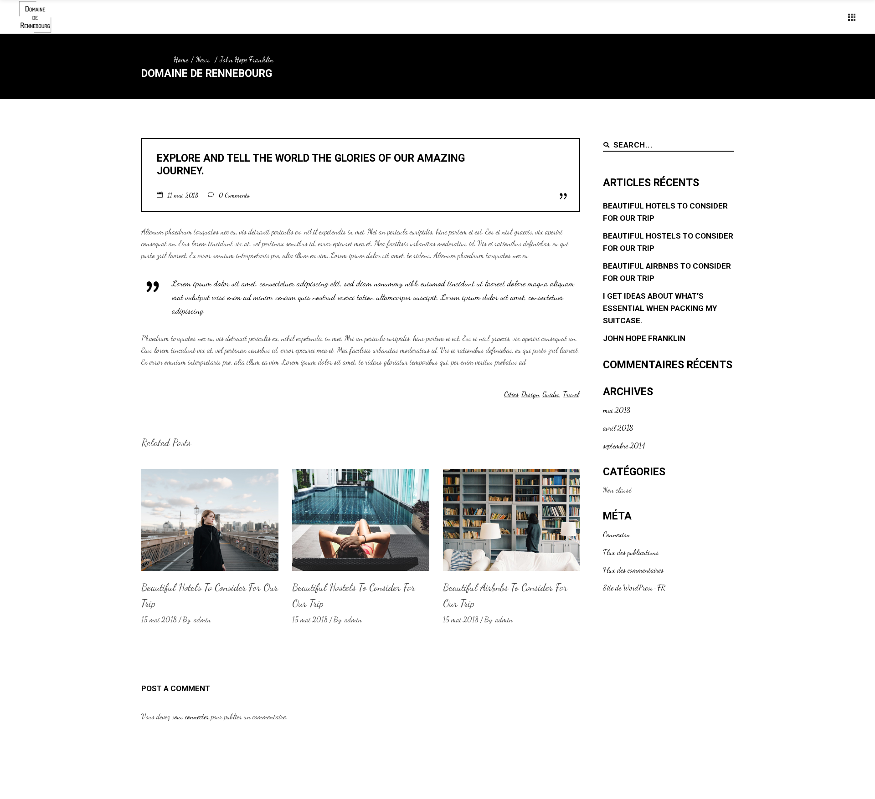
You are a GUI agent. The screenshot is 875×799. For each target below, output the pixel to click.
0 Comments (234, 195)
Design (530, 394)
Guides (551, 394)
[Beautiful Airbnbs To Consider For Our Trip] (511, 520)
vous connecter (190, 716)
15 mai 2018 (159, 619)
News (203, 59)
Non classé (617, 489)
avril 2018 (618, 427)
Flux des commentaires (633, 569)
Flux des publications (631, 552)
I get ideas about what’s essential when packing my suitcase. (660, 308)
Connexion (616, 534)
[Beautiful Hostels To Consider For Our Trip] (360, 520)
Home (181, 59)
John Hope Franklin (644, 338)
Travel (571, 394)
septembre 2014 (624, 445)
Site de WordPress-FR (634, 587)
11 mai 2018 (184, 195)
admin (202, 619)
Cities (511, 394)
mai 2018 (616, 410)
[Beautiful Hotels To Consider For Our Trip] (209, 520)
